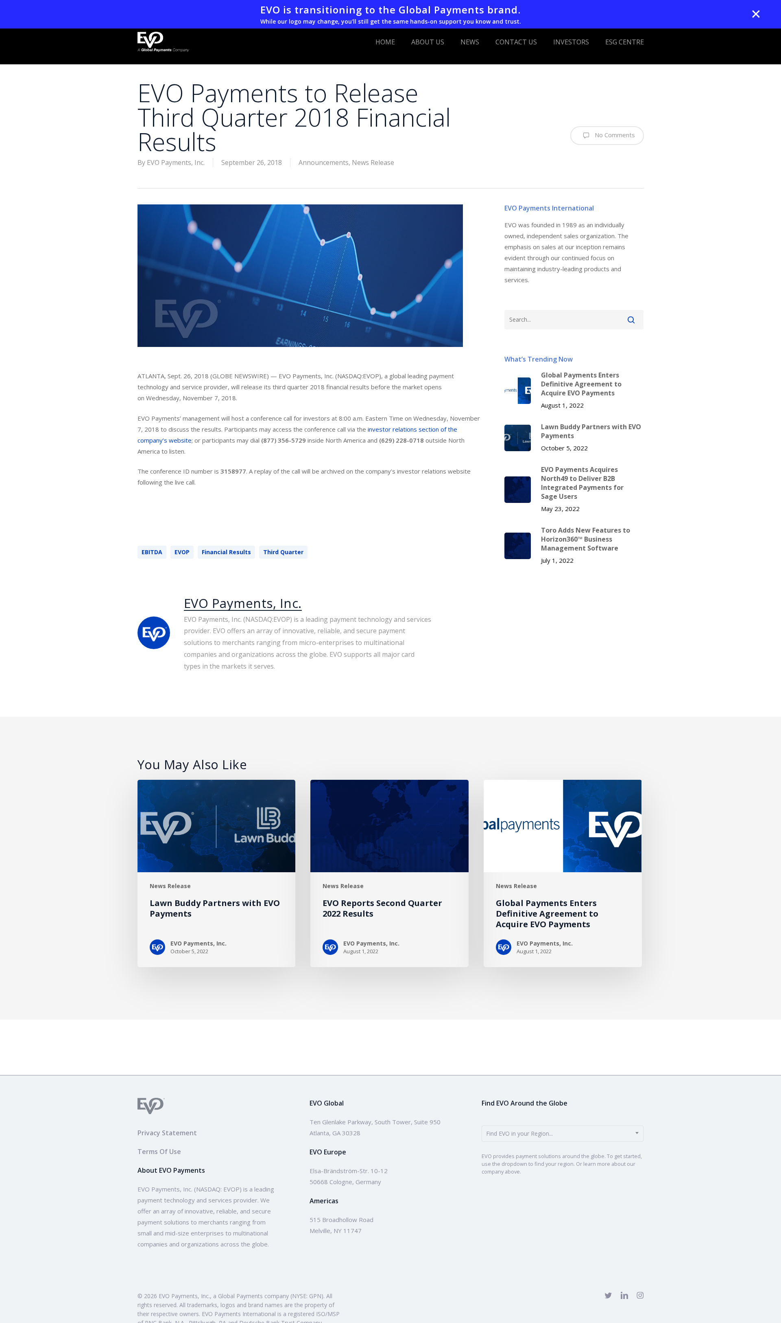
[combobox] (563, 1134)
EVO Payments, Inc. (176, 162)
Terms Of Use (159, 1151)
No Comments (614, 135)
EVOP (182, 552)
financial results (226, 552)
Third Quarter (283, 552)
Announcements (324, 162)
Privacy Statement (167, 1132)
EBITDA (152, 552)
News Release (373, 162)
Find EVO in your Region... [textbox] (519, 1133)
